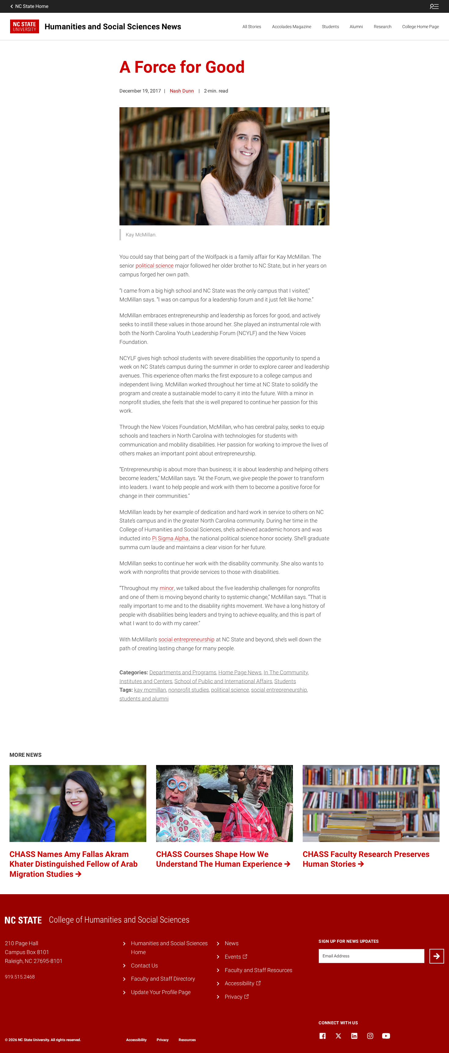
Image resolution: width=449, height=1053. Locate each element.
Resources (187, 1040)
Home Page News (239, 672)
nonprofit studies (188, 690)
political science (154, 265)
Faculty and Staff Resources (258, 970)
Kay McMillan (150, 690)
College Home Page (420, 26)
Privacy (163, 1040)
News (232, 943)
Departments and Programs (182, 672)
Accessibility (136, 1040)
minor (167, 588)
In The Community (286, 672)
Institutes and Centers (145, 681)
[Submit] (436, 956)
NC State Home (31, 6)
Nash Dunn (182, 91)
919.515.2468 (20, 977)
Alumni (356, 26)
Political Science (230, 690)
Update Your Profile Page (161, 992)
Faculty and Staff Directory (163, 978)
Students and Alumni (144, 698)
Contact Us (144, 965)
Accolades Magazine (291, 26)
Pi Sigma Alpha (170, 538)
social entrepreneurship (186, 639)
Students (330, 26)
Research (383, 26)
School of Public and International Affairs (223, 681)
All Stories (252, 26)
